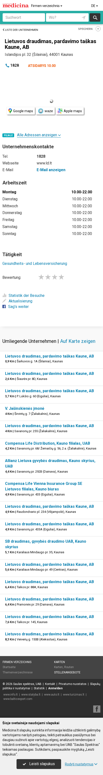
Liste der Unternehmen (21, 30)
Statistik (39, 688)
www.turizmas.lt (73, 694)
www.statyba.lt (30, 694)
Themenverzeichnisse (18, 672)
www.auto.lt (51, 694)
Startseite (9, 667)
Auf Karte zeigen (77, 341)
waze (49, 111)
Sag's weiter (18, 306)
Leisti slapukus (41, 764)
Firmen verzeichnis (45, 6)
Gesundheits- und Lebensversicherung (34, 263)
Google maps (23, 111)
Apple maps (73, 111)
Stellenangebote (67, 672)
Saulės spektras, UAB (27, 684)
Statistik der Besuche (27, 295)
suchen (95, 17)
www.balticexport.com (17, 699)
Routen (69, 667)
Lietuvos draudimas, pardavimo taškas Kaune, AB (49, 356)
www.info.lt (10, 694)
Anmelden (55, 688)
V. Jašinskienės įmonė (24, 408)
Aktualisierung (20, 301)
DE (93, 6)
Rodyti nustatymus (79, 764)
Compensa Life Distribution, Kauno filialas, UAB (47, 443)
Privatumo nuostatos (72, 684)
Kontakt (50, 684)
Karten (59, 662)
